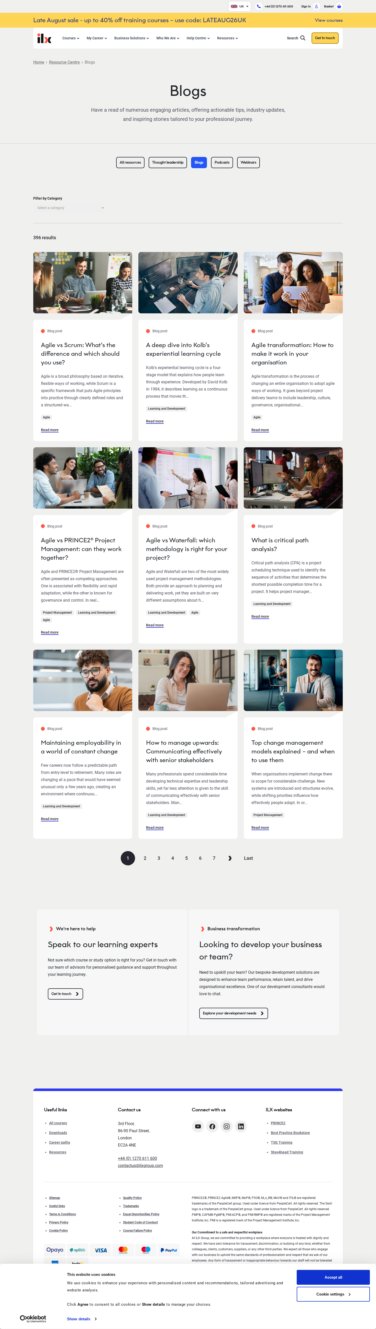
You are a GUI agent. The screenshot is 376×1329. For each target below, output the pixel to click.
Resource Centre (64, 62)
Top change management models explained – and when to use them (293, 751)
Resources (225, 38)
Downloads (58, 1133)
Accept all (333, 1277)
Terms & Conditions (62, 1214)
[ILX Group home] (44, 37)
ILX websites (279, 1110)
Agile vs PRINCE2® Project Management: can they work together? (81, 548)
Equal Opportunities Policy (141, 1214)
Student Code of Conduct (140, 1222)
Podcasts (222, 162)
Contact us (129, 1110)
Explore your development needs (229, 1013)
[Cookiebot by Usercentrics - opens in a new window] (33, 1319)
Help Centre (196, 38)
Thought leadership (167, 162)
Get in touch (325, 38)
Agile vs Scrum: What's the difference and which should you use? (80, 353)
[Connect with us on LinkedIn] (241, 1126)
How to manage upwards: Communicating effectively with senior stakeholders (184, 751)
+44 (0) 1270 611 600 (278, 6)
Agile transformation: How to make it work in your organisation (292, 353)
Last (248, 858)
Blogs (199, 162)
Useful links (57, 1206)
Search (292, 38)
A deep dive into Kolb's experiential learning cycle (183, 349)
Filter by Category (47, 198)
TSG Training (281, 1142)
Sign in (306, 6)
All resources (130, 162)
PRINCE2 (278, 1123)
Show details (78, 1319)
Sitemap (54, 1198)
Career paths (59, 1142)
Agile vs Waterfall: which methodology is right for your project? (186, 548)
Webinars (248, 162)
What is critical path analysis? (279, 544)
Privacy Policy (58, 1222)
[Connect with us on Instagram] (226, 1126)
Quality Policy (132, 1198)
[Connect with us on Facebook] (212, 1126)
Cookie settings (330, 1294)
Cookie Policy (58, 1230)
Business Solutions (129, 38)
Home (38, 62)
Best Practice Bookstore (290, 1133)
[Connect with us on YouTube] (198, 1126)
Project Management (57, 612)
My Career (95, 38)
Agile (46, 417)
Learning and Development (166, 408)
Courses (69, 38)
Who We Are (166, 38)
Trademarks (131, 1206)
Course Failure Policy (137, 1230)
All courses (58, 1123)
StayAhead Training (287, 1152)
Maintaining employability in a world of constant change (81, 747)
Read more (50, 430)
